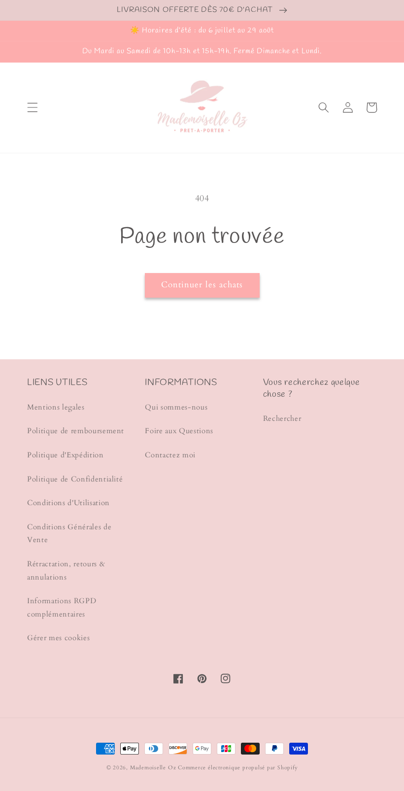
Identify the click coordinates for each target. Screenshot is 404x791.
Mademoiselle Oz (153, 767)
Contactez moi (170, 455)
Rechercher (282, 418)
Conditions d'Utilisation (68, 503)
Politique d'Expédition (65, 455)
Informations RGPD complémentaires (61, 607)
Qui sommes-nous (176, 407)
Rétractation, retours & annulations (66, 571)
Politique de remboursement (75, 431)
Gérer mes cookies (58, 638)
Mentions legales (56, 407)
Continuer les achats (202, 284)
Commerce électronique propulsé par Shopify (238, 767)
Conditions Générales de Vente (69, 534)
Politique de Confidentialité (75, 479)
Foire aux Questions (179, 431)
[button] (32, 107)
